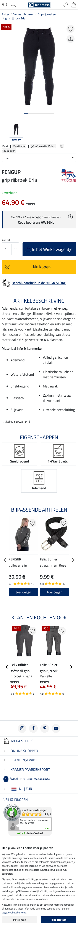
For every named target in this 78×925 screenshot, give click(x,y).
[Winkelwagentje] (73, 4)
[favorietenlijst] (65, 4)
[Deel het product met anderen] (71, 39)
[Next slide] (72, 133)
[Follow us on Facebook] (33, 728)
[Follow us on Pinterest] (44, 728)
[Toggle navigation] (4, 4)
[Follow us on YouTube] (56, 728)
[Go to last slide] (5, 560)
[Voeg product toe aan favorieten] (71, 29)
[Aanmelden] (13, 4)
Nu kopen (42, 266)
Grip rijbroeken (47, 14)
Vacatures (27, 778)
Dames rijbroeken (23, 14)
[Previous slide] (5, 133)
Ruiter (5, 14)
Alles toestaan (59, 920)
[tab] (26, 113)
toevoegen (23, 592)
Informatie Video (45, 146)
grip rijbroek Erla (15, 18)
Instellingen (19, 920)
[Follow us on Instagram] (22, 728)
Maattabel (19, 146)
